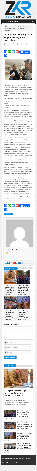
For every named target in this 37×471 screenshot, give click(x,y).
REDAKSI (4, 463)
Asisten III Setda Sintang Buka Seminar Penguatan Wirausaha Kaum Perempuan (10, 315)
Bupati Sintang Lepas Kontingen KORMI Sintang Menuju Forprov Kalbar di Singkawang (23, 289)
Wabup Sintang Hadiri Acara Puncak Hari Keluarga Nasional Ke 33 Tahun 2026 (23, 315)
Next (30, 263)
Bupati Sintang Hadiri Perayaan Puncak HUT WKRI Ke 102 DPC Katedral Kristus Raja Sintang (18, 447)
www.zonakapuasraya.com (18, 458)
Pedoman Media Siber (13, 463)
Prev (26, 263)
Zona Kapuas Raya (10, 43)
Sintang (20, 26)
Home (6, 26)
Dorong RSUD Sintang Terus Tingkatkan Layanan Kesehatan (18, 37)
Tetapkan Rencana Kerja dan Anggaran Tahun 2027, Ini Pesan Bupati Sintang (10, 289)
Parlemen (13, 26)
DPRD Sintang (8, 214)
